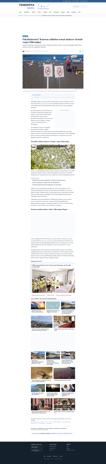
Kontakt (68, 448)
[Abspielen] (33, 97)
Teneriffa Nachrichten (37, 15)
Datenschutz (55, 456)
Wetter (33, 12)
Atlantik (70, 131)
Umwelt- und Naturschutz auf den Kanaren (63, 295)
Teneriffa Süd (49, 423)
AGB (44, 456)
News (20, 12)
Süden (42, 240)
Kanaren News (34, 423)
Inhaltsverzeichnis (52, 446)
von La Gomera (48, 240)
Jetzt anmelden (59, 433)
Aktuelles (31, 15)
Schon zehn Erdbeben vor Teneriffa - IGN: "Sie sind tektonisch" (46, 182)
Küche (39, 12)
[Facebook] (63, 1)
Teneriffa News (26, 15)
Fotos (50, 12)
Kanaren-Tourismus (50, 295)
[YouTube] (70, 1)
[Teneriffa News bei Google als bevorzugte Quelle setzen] (80, 51)
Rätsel (68, 12)
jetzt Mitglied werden (84, 1)
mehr (79, 12)
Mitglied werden (68, 433)
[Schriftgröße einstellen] (30, 1)
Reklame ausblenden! (64, 110)
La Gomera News (41, 423)
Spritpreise (73, 12)
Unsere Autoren (52, 448)
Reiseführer (26, 12)
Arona (50, 421)
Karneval (45, 12)
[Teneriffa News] (34, 6)
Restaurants (56, 12)
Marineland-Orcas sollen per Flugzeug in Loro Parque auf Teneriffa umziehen (48, 180)
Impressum (49, 456)
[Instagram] (68, 1)
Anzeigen (63, 12)
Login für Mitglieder (75, 1)
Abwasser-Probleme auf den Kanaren (38, 295)
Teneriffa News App (36, 444)
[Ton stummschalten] (73, 97)
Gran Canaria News (66, 421)
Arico (34, 171)
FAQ (67, 446)
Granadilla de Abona (57, 421)
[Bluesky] (66, 1)
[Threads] (65, 1)
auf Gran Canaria (44, 103)
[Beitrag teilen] (82, 51)
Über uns (51, 450)
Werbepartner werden (71, 450)
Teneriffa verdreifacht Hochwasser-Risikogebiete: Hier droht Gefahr (46, 184)
